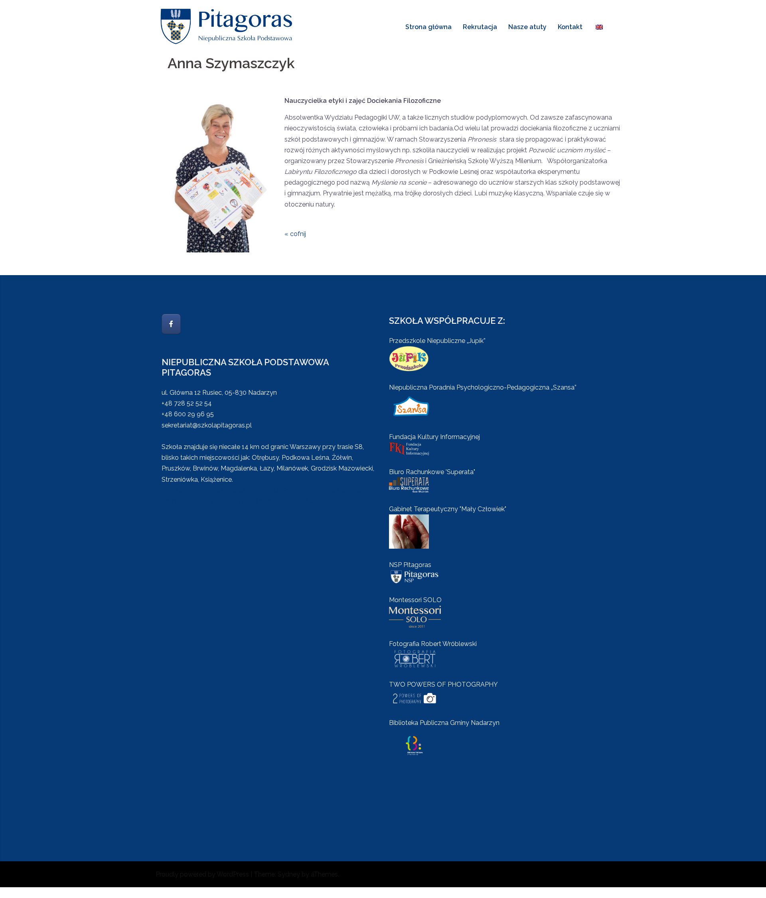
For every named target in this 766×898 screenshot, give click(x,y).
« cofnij (295, 234)
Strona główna (428, 27)
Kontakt (570, 27)
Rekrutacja (480, 27)
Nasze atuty (527, 27)
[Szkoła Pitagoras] (227, 26)
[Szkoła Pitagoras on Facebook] (171, 324)
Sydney (289, 874)
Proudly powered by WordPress (202, 874)
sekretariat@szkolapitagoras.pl (207, 425)
